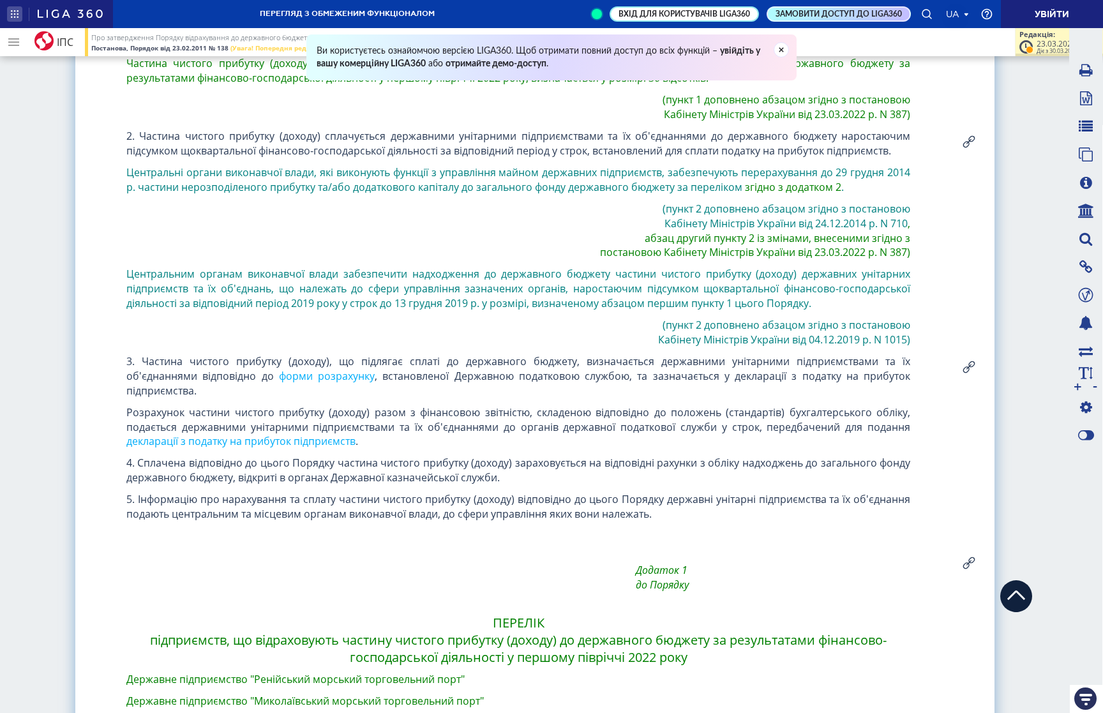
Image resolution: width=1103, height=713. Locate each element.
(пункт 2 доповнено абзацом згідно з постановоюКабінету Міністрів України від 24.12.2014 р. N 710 (786, 216)
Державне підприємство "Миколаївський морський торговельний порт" (305, 701)
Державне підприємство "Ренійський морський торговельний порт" (295, 679)
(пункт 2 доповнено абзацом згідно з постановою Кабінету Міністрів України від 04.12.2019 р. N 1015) (783, 332)
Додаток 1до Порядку (662, 577)
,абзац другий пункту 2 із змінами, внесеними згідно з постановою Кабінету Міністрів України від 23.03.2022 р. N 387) (753, 238)
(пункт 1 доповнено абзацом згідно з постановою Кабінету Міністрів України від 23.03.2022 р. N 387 (785, 107)
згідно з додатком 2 (793, 187)
